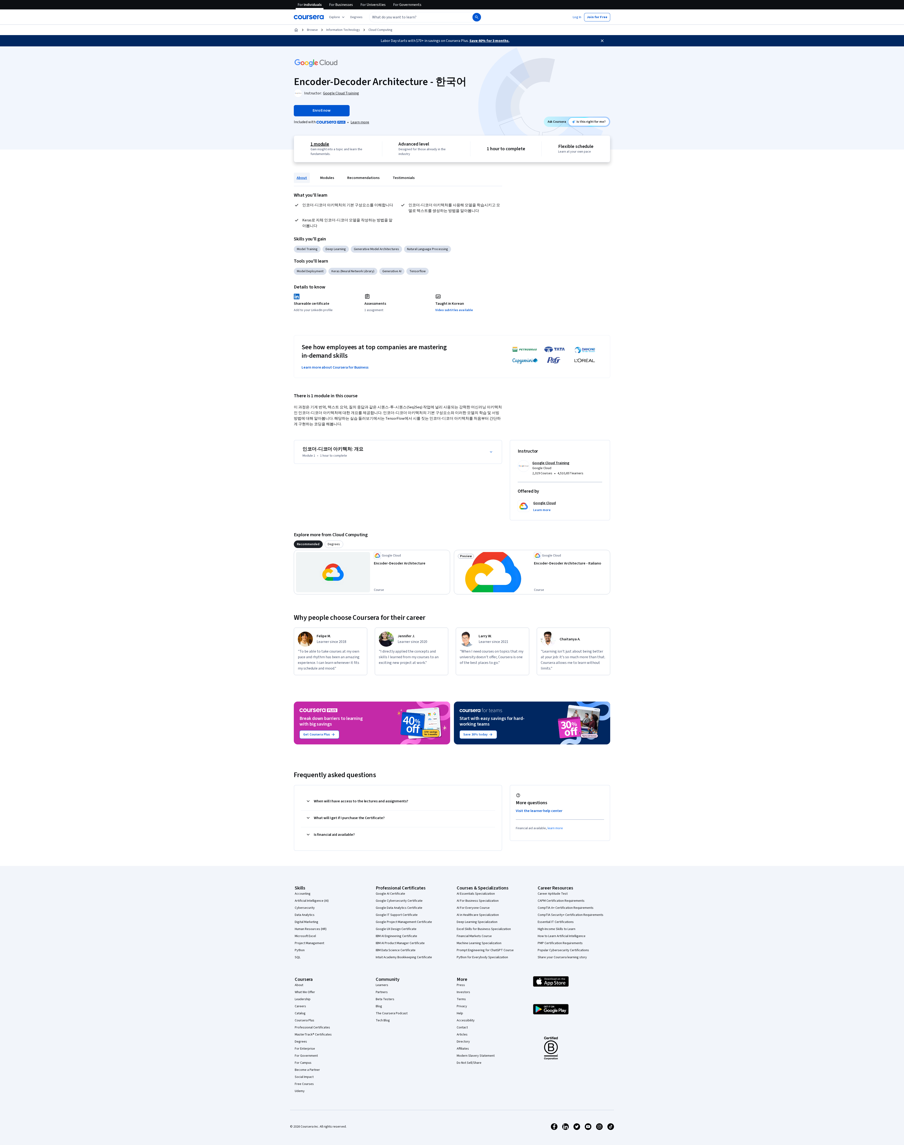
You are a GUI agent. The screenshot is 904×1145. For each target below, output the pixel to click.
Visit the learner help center (539, 810)
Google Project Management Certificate (404, 922)
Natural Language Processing (427, 249)
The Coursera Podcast (392, 1013)
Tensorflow (417, 271)
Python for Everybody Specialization (482, 957)
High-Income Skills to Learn (556, 929)
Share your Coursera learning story (562, 957)
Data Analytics (305, 915)
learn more (555, 828)
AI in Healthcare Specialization (478, 915)
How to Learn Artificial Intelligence (561, 936)
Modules (327, 177)
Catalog (300, 1013)
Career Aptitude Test (553, 893)
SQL (297, 957)
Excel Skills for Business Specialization (484, 929)
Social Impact (304, 1077)
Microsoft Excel (305, 936)
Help (460, 1013)
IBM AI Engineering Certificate (396, 936)
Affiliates (463, 1048)
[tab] (308, 544)
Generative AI (391, 271)
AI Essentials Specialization (476, 893)
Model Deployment (310, 271)
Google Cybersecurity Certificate (399, 900)
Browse (312, 30)
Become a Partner (307, 1070)
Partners (382, 992)
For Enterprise (305, 1048)
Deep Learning (336, 249)
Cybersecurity (305, 907)
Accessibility (466, 1020)
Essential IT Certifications (556, 922)
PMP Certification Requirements (560, 943)
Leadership (303, 999)
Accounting (303, 893)
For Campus (303, 1062)
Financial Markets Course (474, 936)
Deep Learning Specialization (477, 922)
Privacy (462, 1006)
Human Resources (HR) (311, 929)
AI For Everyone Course (473, 907)
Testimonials (404, 177)
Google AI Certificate (390, 893)
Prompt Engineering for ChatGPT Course (485, 950)
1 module (320, 144)
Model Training (307, 249)
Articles (462, 1034)
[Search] (476, 17)
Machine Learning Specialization (479, 943)
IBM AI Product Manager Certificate (400, 943)
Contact (462, 1027)
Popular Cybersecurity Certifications (563, 950)
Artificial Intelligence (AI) (312, 900)
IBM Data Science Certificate (396, 950)
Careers (300, 1006)
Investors (463, 992)
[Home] (296, 30)
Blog (379, 1006)
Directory (463, 1041)
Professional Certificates (312, 1027)
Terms (461, 999)
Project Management (309, 943)
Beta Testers (385, 999)
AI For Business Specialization (478, 900)
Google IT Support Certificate (397, 915)
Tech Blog (383, 1020)
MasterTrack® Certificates (313, 1034)
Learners (382, 985)
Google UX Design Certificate (396, 929)
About (302, 177)
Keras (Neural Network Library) (352, 271)
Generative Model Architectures (376, 249)
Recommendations (363, 177)
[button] (356, 17)
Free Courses (304, 1084)
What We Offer (305, 992)
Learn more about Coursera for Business (335, 367)
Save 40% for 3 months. (489, 40)
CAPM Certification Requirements (561, 900)
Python (300, 950)
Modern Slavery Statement (476, 1055)
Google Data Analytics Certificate (399, 907)
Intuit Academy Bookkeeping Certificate (404, 957)
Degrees (301, 1041)
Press (461, 985)
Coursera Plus (304, 1020)
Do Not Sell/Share (469, 1062)
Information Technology (343, 30)
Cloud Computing (380, 30)
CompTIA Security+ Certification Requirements (570, 915)
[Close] (602, 41)
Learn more (360, 122)
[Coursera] (309, 17)
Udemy (300, 1091)
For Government (306, 1055)
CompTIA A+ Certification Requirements (565, 907)
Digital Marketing (306, 922)
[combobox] (415, 17)
